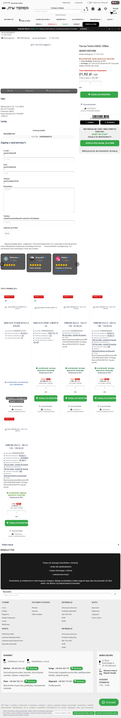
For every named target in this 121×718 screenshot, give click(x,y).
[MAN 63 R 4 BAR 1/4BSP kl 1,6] (46, 308)
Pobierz (91, 122)
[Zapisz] (115, 594)
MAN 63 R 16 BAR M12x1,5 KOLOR (16, 324)
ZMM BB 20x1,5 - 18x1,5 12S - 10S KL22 (16, 446)
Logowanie (78, 3)
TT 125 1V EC (54, 38)
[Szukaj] (84, 10)
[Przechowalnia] (105, 8)
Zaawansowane (60, 15)
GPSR (63, 618)
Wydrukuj (111, 122)
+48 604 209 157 (62, 668)
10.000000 (24, 458)
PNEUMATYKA (60, 19)
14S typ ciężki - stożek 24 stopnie (104, 340)
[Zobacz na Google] (6, 258)
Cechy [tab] (30, 91)
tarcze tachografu (39, 38)
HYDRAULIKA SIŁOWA (42, 19)
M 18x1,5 (22, 460)
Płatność (34, 608)
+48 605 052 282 (18, 668)
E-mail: (10, 152)
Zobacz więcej (7, 545)
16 (22, 338)
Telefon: (21, 217)
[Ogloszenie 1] (109, 29)
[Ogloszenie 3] (115, 29)
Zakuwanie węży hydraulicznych (12, 641)
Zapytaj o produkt (16, 401)
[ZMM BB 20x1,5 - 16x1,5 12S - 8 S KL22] (75, 308)
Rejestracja (66, 3)
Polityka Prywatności (8, 618)
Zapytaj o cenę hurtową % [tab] (59, 91)
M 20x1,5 (111, 336)
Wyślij (7, 233)
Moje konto (95, 608)
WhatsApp (33, 668)
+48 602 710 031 (65, 681)
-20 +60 (36, 342)
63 (23, 336)
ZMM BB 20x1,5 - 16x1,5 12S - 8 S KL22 (75, 324)
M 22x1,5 (110, 333)
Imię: (10, 166)
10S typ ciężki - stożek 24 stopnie (16, 469)
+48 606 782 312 (16, 681)
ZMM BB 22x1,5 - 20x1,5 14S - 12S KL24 (104, 324)
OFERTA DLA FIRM (8, 634)
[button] (2, 264)
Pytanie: (11, 180)
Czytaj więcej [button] (35, 270)
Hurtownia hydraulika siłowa (11, 637)
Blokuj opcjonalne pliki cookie (83, 713)
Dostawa (35, 611)
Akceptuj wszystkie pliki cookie (106, 713)
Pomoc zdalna (96, 618)
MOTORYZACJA (95, 19)
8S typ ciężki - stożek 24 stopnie (74, 335)
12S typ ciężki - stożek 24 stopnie (104, 344)
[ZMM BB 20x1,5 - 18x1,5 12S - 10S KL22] (16, 430)
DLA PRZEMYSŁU (77, 19)
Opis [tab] (11, 91)
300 (108, 347)
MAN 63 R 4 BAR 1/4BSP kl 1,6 (45, 324)
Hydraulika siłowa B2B (9, 644)
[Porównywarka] (99, 8)
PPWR (64, 621)
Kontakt (4, 611)
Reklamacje (6, 624)
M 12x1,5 (24, 333)
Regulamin (5, 614)
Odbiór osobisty (37, 614)
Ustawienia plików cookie (62, 713)
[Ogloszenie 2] (112, 29)
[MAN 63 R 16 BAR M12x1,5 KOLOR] (16, 308)
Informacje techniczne (69, 608)
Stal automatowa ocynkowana (103, 351)
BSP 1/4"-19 (53, 333)
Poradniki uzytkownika (69, 611)
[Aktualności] (93, 8)
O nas (4, 608)
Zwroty (4, 621)
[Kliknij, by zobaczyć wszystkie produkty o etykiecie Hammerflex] (12, 300)
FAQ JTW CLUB (67, 614)
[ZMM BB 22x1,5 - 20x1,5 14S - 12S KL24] (104, 308)
